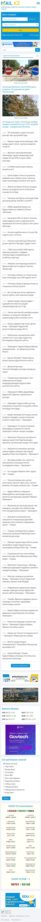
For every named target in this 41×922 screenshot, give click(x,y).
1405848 (11, 810)
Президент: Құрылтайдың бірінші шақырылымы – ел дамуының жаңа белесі (20, 349)
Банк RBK (9, 775)
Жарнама (12, 916)
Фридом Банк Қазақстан (14, 790)
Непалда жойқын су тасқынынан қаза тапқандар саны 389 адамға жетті (19, 276)
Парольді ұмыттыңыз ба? (12, 35)
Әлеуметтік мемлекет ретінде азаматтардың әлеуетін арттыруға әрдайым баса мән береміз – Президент (20, 451)
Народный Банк (11, 787)
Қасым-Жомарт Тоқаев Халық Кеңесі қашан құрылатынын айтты (18, 359)
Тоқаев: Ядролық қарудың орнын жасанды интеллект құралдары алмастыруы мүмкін (19, 602)
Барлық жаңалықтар (20, 666)
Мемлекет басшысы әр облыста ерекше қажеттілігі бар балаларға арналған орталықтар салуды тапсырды (20, 440)
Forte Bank (9, 772)
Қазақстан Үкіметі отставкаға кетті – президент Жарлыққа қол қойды (20, 634)
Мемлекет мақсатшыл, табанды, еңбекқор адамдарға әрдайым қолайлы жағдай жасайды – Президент (20, 567)
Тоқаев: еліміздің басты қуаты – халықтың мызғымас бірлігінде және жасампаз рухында (19, 533)
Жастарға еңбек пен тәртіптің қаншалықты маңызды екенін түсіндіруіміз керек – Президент (18, 463)
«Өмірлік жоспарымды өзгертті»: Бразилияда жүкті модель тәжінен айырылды (19, 266)
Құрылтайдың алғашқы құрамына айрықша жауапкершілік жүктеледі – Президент (20, 613)
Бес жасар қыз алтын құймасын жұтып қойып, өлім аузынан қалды (19, 293)
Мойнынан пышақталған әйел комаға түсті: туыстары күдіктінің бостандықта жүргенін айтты (18, 338)
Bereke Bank (10, 769)
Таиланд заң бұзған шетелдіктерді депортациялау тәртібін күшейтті (20, 199)
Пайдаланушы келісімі (23, 916)
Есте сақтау (34, 35)
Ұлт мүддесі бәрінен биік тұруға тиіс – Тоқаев (19, 472)
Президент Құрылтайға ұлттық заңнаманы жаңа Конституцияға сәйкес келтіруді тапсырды (20, 406)
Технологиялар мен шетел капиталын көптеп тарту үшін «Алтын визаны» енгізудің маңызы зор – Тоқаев (20, 483)
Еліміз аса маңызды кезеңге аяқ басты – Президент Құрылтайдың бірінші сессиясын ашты (19, 624)
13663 (30, 810)
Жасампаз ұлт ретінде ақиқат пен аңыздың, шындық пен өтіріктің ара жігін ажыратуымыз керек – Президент (20, 508)
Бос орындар (5, 920)
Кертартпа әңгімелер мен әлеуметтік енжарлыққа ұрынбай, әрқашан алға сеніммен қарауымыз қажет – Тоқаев (18, 520)
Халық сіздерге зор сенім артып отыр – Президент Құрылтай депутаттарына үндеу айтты (19, 326)
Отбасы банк (10, 784)
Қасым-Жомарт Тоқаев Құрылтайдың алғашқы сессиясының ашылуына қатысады (19, 656)
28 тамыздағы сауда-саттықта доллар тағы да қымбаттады (18, 133)
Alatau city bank (11, 764)
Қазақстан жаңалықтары (11, 56)
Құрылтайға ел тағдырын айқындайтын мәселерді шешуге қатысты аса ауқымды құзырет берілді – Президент (20, 495)
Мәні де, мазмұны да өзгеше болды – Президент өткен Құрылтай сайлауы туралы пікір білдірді (18, 579)
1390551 (21, 810)
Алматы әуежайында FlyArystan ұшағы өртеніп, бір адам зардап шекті (19, 242)
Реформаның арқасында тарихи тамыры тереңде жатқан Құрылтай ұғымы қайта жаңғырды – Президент (19, 590)
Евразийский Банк (12, 781)
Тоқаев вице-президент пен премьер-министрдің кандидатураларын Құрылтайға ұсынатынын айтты (17, 382)
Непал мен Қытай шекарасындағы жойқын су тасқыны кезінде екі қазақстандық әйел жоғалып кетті (20, 315)
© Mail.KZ (4, 916)
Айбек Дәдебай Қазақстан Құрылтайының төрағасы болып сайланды (16, 209)
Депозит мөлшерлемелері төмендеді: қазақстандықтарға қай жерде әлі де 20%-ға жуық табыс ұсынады (17, 156)
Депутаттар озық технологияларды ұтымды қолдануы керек (18, 369)
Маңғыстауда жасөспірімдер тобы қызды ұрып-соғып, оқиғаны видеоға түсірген (20, 144)
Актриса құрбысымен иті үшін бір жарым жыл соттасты (20, 233)
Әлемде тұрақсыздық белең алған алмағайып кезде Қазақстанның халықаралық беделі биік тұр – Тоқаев (20, 545)
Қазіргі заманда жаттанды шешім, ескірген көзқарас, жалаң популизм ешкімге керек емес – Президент (20, 417)
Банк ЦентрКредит (12, 778)
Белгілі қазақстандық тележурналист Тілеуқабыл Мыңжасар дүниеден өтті (19, 644)
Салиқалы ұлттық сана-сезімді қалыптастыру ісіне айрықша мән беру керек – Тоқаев (19, 556)
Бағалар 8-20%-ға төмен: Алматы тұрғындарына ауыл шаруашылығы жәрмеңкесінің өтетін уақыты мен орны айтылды (20, 222)
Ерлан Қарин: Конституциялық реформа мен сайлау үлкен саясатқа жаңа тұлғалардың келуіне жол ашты (19, 178)
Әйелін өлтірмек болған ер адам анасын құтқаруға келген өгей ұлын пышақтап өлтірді (19, 189)
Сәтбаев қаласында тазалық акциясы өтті (17, 168)
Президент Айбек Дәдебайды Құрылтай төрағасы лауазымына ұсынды (18, 394)
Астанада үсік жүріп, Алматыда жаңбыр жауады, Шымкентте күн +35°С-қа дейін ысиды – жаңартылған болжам (20, 124)
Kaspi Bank (9, 792)
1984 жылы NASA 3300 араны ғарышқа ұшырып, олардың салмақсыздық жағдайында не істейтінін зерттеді (18, 253)
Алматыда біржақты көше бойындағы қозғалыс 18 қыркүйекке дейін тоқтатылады (19, 89)
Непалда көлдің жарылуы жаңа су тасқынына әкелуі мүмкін (20, 284)
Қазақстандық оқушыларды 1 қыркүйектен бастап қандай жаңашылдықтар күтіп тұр (18, 304)
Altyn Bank (9, 766)
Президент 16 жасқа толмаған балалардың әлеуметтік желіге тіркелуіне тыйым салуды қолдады (18, 429)
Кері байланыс (16, 920)
